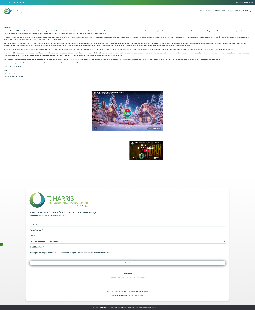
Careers (237, 11)
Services (208, 11)
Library (230, 11)
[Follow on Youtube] (20, 2)
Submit (127, 263)
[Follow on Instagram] (15, 2)
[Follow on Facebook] (10, 2)
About (201, 11)
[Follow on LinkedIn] (18, 2)
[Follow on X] (12, 2)
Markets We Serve (219, 11)
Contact (245, 11)
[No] (253, 308)
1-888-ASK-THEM (248, 2)
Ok (160, 307)
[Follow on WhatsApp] (23, 2)
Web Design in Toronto (135, 295)
